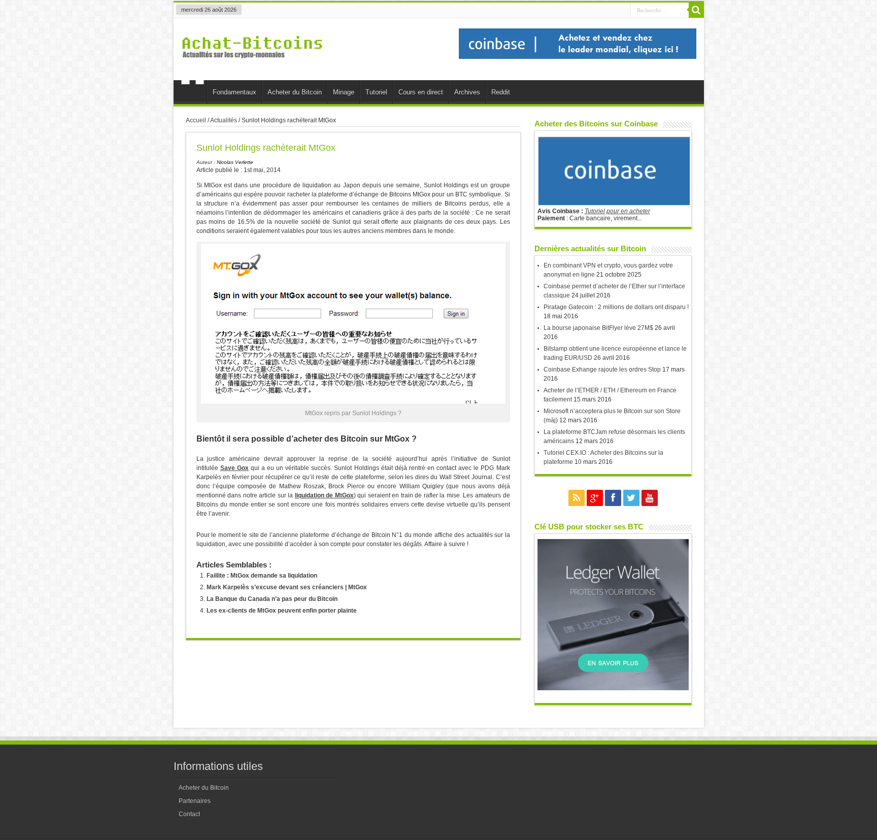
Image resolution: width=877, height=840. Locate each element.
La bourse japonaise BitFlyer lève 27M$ (598, 327)
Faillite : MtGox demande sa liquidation (262, 575)
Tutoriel (376, 92)
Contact (189, 814)
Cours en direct (420, 92)
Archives (467, 92)
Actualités (223, 120)
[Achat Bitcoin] (252, 64)
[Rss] (576, 498)
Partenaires (195, 800)
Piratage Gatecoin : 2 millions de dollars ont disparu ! (616, 307)
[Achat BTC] (577, 56)
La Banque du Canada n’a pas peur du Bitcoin (272, 598)
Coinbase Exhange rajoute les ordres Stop (602, 369)
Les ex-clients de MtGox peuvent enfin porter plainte (282, 610)
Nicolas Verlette (235, 162)
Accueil (193, 93)
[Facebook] (613, 498)
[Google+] (595, 498)
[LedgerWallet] (613, 688)
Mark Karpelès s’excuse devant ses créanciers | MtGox (287, 587)
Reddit (500, 92)
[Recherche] (696, 10)
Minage (343, 92)
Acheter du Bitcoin (294, 92)
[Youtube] (650, 498)
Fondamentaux (234, 92)
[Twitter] (631, 498)
